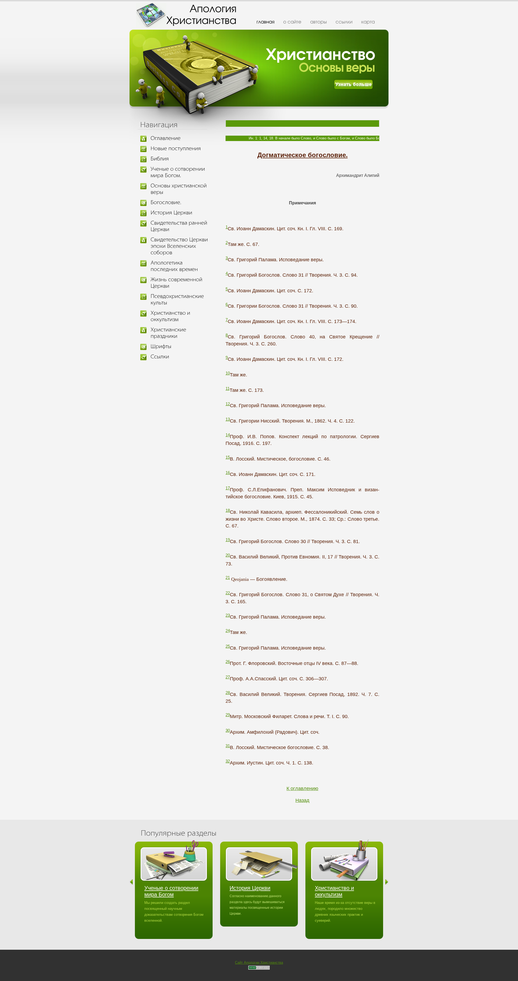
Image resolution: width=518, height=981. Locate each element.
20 (228, 555)
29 (228, 714)
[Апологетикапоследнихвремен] (180, 266)
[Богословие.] (180, 202)
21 (228, 577)
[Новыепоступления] (180, 148)
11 (228, 388)
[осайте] (292, 21)
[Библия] (180, 158)
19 (228, 539)
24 (228, 630)
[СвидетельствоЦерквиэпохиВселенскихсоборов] (180, 246)
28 (228, 692)
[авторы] (318, 21)
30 (228, 730)
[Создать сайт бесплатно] (259, 968)
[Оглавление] (180, 138)
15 (228, 457)
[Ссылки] (180, 356)
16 (228, 472)
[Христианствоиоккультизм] (180, 316)
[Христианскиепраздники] (180, 333)
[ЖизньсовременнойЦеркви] (180, 283)
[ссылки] (344, 21)
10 (228, 373)
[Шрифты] (180, 346)
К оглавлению (302, 788)
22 (228, 593)
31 (228, 745)
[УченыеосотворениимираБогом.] (180, 172)
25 (228, 646)
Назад (302, 800)
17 (228, 488)
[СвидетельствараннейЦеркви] (180, 226)
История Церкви (250, 888)
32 (228, 761)
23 (228, 615)
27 (228, 677)
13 (228, 419)
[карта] (368, 21)
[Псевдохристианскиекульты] (180, 299)
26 (228, 661)
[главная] (266, 21)
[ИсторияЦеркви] (180, 212)
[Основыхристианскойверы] (180, 189)
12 (228, 404)
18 (228, 510)
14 (228, 435)
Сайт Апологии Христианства (259, 963)
